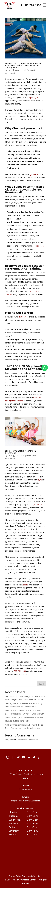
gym (40, 480)
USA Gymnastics (35, 504)
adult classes (38, 246)
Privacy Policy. (15, 876)
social (10, 70)
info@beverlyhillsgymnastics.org (25, 801)
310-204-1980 (32, 5)
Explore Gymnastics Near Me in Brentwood (20, 451)
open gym (33, 97)
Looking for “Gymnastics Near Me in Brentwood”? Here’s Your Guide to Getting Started (23, 65)
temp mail (9, 739)
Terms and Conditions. (32, 876)
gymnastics (34, 174)
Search (41, 684)
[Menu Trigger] (44, 4)
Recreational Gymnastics (27, 739)
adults (25, 585)
